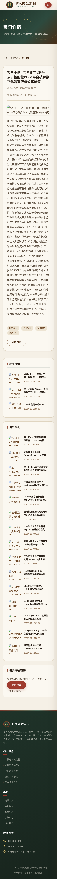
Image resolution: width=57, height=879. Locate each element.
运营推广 (41, 328)
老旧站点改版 (11, 771)
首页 (5, 58)
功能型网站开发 (12, 765)
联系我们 (9, 823)
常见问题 (29, 873)
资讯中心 (14, 58)
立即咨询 (16, 685)
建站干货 (13, 333)
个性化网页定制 (12, 759)
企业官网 (27, 328)
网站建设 (13, 328)
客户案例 (9, 806)
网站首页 (9, 800)
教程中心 (9, 812)
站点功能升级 (11, 782)
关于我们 (18, 873)
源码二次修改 (11, 777)
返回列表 (16, 342)
